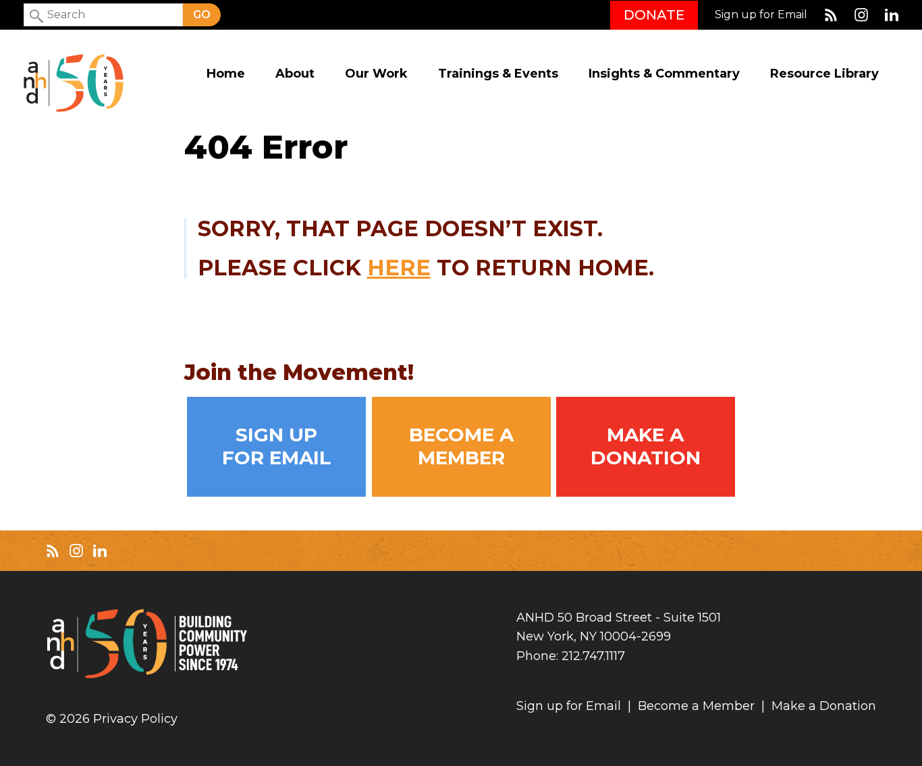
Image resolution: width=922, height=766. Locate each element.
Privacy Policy (135, 719)
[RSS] (831, 15)
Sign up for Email (761, 15)
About (295, 74)
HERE (399, 267)
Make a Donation (646, 446)
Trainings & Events (498, 74)
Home (226, 74)
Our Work (376, 74)
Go (202, 14)
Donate (654, 15)
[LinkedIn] (891, 15)
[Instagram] (861, 15)
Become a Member (461, 446)
